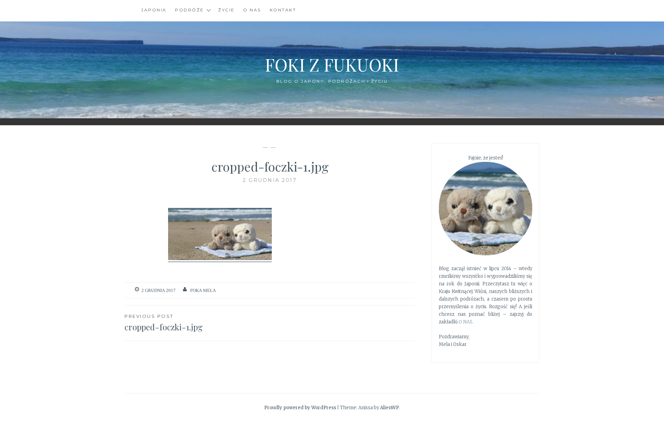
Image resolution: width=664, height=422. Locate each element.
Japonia (154, 9)
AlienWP (389, 408)
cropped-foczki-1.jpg (163, 322)
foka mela (203, 290)
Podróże (189, 9)
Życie (226, 9)
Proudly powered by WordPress (300, 408)
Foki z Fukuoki (332, 64)
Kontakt (283, 9)
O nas (252, 9)
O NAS (465, 322)
